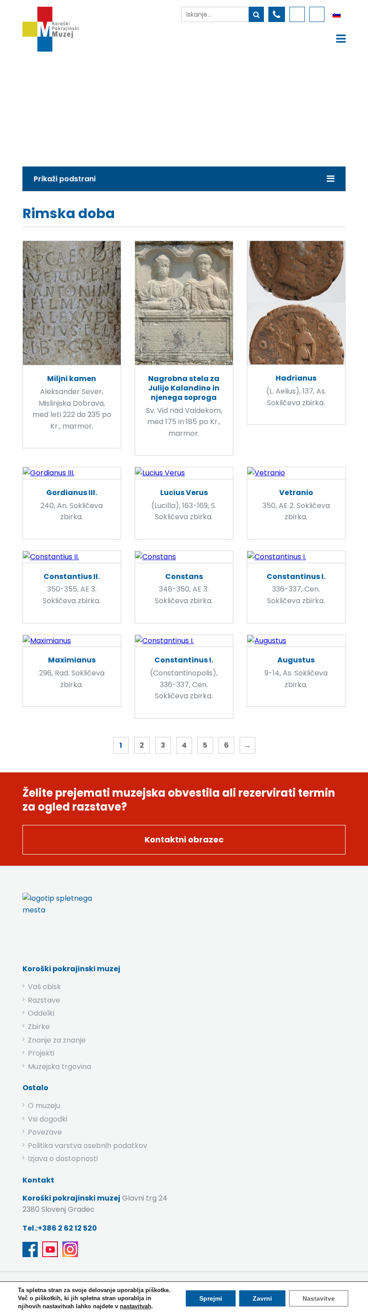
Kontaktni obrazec (184, 839)
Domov (104, 106)
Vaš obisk (44, 987)
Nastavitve (318, 1298)
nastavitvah (135, 1306)
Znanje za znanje (57, 1040)
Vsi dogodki (47, 1119)
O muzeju (44, 1105)
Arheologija (190, 106)
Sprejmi (210, 1298)
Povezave (45, 1132)
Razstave (44, 1000)
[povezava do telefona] (276, 14)
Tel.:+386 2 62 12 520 (59, 1228)
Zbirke (144, 106)
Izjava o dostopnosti (63, 1158)
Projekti (41, 1053)
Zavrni (262, 1298)
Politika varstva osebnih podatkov (87, 1145)
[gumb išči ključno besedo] (256, 14)
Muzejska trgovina (59, 1066)
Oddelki (41, 1013)
